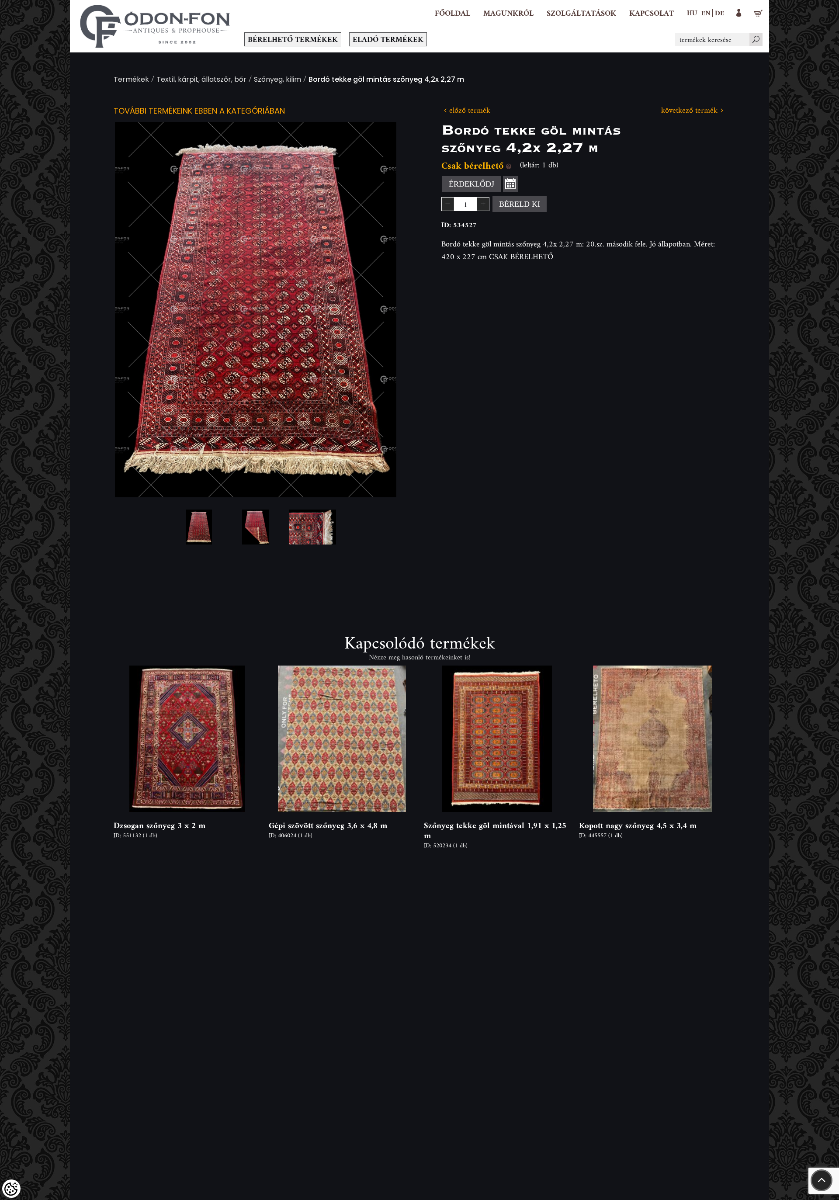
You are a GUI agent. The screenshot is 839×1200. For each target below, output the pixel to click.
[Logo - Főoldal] (155, 26)
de (719, 12)
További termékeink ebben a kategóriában (199, 111)
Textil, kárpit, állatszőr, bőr (201, 80)
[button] (508, 13)
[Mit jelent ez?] (508, 165)
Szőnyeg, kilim (277, 80)
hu (692, 12)
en (706, 12)
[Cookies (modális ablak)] (11, 1188)
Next (376, 310)
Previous (135, 310)
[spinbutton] (465, 204)
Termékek (131, 80)
